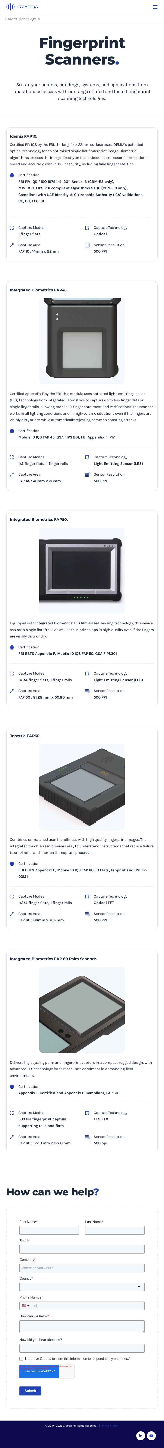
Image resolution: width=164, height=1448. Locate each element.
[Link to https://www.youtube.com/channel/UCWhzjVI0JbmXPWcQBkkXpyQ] (151, 1435)
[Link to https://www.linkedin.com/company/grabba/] (140, 1435)
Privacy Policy (110, 1425)
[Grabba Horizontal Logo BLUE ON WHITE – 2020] (22, 4)
